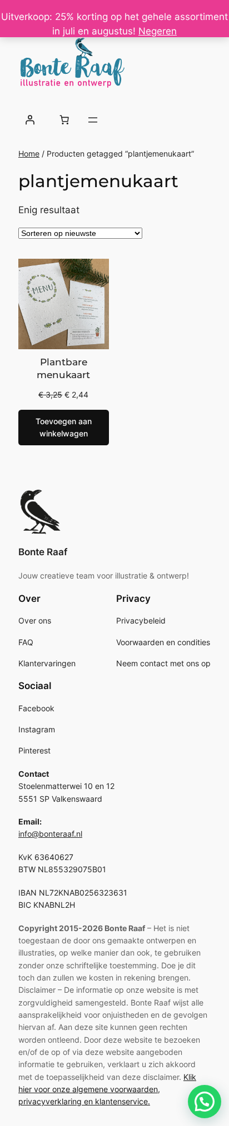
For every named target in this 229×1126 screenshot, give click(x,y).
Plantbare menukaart (63, 368)
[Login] (30, 120)
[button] (204, 1101)
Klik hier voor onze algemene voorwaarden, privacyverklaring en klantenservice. (107, 1089)
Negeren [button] (157, 31)
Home (28, 153)
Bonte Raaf (42, 551)
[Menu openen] (92, 120)
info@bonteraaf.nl (50, 833)
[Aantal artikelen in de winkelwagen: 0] (64, 120)
